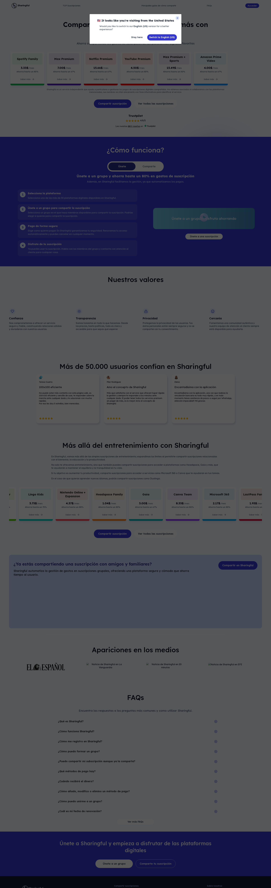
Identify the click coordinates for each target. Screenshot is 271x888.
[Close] (177, 18)
